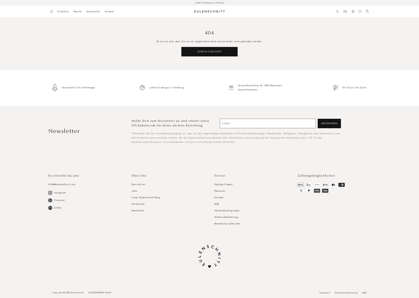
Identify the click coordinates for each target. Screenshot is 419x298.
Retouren (219, 191)
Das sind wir (138, 184)
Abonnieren (329, 123)
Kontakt (219, 197)
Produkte (63, 11)
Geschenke (93, 11)
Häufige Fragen (223, 184)
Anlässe (109, 11)
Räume (77, 11)
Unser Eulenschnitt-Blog (145, 197)
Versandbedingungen (227, 210)
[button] (337, 11)
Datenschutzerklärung (346, 293)
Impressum (324, 293)
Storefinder (138, 204)
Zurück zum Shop (209, 51)
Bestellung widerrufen (227, 223)
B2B (216, 204)
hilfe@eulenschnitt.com (62, 184)
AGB (364, 293)
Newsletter (137, 210)
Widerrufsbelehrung (226, 217)
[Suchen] (337, 11)
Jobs (134, 191)
